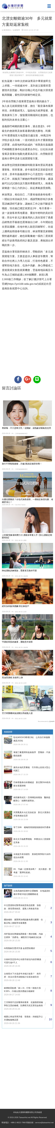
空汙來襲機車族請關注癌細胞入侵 (17, 713)
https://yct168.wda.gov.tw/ (23, 283)
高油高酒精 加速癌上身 (12, 677)
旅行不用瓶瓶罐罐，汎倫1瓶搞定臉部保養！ (22, 464)
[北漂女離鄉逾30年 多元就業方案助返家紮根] (18, 379)
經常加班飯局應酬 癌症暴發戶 (15, 606)
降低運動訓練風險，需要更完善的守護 (19, 570)
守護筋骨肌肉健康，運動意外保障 (17, 642)
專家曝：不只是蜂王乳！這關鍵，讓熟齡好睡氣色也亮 (26, 428)
